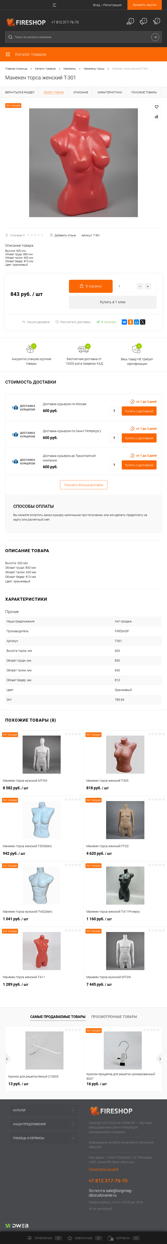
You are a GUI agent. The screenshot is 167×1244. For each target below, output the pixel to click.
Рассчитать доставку (75, 322)
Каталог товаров (30, 54)
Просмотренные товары (114, 1017)
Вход (96, 5)
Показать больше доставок (83, 485)
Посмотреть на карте (104, 1169)
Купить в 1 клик (112, 302)
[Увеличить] (83, 162)
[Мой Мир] (136, 322)
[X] (142, 322)
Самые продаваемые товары (57, 1017)
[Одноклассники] (130, 322)
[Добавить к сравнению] (156, 117)
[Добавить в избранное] (156, 107)
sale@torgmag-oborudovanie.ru (110, 1192)
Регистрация (112, 5)
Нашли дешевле (38, 322)
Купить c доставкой (139, 411)
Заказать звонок (145, 5)
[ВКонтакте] (124, 322)
